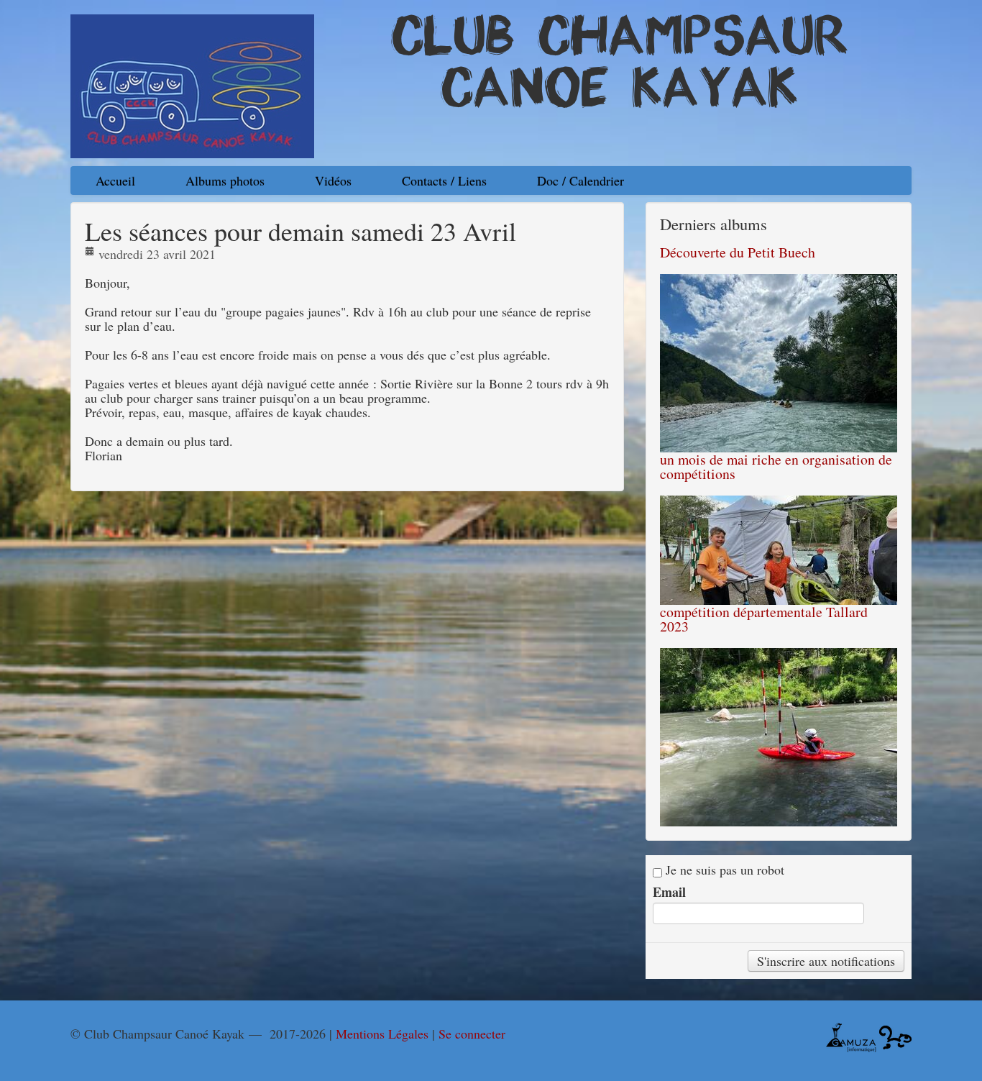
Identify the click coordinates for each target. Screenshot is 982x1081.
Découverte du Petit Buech (737, 252)
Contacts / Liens (444, 180)
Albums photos (225, 180)
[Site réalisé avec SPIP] (895, 1035)
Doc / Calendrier (580, 180)
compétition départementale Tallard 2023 (764, 619)
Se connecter (472, 1033)
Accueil (115, 180)
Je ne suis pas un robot (723, 869)
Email (669, 892)
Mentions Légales (382, 1033)
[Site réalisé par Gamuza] (851, 1035)
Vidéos (333, 180)
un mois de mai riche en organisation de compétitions (776, 466)
